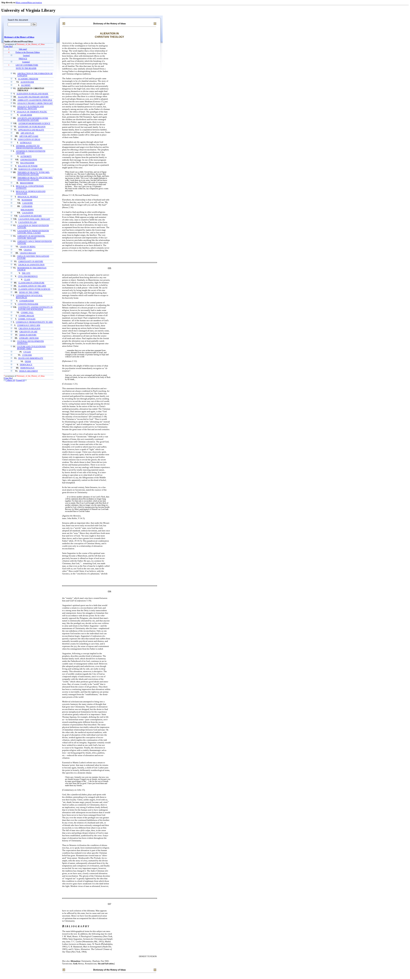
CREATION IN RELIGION (29, 329)
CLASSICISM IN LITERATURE (31, 283)
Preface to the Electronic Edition (28, 52)
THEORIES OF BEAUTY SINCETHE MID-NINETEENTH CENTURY (35, 179)
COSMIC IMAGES (26, 316)
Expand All (20, 380)
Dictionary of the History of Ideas (19, 37)
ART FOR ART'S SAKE (28, 136)
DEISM (28, 362)
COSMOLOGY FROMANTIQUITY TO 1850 (34, 322)
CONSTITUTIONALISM (28, 304)
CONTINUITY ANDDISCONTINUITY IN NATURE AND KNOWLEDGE (35, 308)
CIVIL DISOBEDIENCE (28, 276)
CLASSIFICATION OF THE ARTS (32, 286)
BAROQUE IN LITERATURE (30, 169)
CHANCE (28, 250)
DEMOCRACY (26, 365)
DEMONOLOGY (27, 368)
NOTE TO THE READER (26, 68)
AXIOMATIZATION (28, 160)
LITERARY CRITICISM (29, 338)
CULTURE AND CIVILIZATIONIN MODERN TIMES (31, 348)
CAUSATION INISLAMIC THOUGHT (34, 219)
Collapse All (10, 380)
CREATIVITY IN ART (28, 332)
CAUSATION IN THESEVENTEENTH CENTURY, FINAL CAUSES (33, 232)
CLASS (27, 280)
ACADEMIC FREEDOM (28, 79)
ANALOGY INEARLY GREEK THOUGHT (35, 103)
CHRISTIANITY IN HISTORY (30, 262)
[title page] (23, 49)
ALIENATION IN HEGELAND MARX (32, 94)
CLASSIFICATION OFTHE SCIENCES (34, 289)
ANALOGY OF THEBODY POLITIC (32, 112)
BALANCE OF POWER (27, 166)
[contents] (26, 62)
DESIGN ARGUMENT (28, 371)
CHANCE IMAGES (28, 253)
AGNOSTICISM (27, 82)
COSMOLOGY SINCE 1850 (28, 325)
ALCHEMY (26, 85)
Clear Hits (8, 46)
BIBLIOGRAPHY (27, 210)
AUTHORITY (26, 156)
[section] (26, 56)
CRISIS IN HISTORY (28, 335)
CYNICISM (27, 355)
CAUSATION (27, 213)
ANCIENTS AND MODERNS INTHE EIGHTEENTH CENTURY (32, 119)
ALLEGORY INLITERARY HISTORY (33, 97)
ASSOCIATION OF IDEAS (29, 140)
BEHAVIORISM (26, 183)
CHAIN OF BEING (28, 247)
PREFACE (23, 59)
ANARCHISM (26, 115)
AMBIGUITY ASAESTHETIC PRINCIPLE (34, 100)
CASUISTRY (27, 203)
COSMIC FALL (27, 313)
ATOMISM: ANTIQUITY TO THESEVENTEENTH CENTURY (29, 147)
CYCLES (27, 352)
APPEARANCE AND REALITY (31, 130)
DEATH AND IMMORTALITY (30, 358)
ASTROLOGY (26, 143)
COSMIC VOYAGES (26, 319)
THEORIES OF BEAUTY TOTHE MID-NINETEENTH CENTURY (33, 173)
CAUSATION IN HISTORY (30, 216)
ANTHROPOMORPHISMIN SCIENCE (34, 124)
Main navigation (34, 2)
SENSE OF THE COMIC (29, 292)
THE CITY (26, 273)
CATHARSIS (27, 206)
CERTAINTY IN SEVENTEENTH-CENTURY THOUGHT (31, 237)
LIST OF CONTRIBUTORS (27, 65)
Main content (21, 2)
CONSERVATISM (26, 301)
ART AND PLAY (27, 133)
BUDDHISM (27, 200)
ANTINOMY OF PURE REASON (31, 127)
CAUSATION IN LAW (27, 222)
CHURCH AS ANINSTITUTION (31, 265)
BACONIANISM (27, 163)
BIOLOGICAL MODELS (28, 197)
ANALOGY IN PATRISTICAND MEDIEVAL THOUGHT (30, 108)
